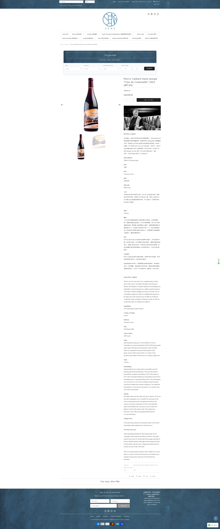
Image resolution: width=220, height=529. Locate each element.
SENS (96, 519)
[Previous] (62, 105)
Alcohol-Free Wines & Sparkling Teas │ (116, 34)
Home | (65, 34)
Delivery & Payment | (120, 38)
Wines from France (128, 467)
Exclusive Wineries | (69, 38)
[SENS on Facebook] (148, 14)
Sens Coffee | (103, 38)
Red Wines (151, 465)
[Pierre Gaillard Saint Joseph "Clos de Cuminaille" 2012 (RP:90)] (91, 104)
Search (149, 68)
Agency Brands (137, 465)
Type (66, 65)
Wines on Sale (140, 34)
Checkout (157, 4)
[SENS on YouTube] (152, 14)
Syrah (156, 465)
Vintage (86, 65)
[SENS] (110, 20)
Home (114, 1)
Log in (149, 1)
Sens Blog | (136, 38)
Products (67, 44)
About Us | (76, 34)
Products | (92, 34)
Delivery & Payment (124, 1)
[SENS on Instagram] (155, 14)
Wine (134, 470)
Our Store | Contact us (139, 1)
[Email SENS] (158, 14)
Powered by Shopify (124, 519)
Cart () (157, 1)
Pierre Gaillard (144, 465)
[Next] (119, 105)
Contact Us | (151, 38)
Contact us (127, 516)
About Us (105, 516)
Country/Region (108, 65)
